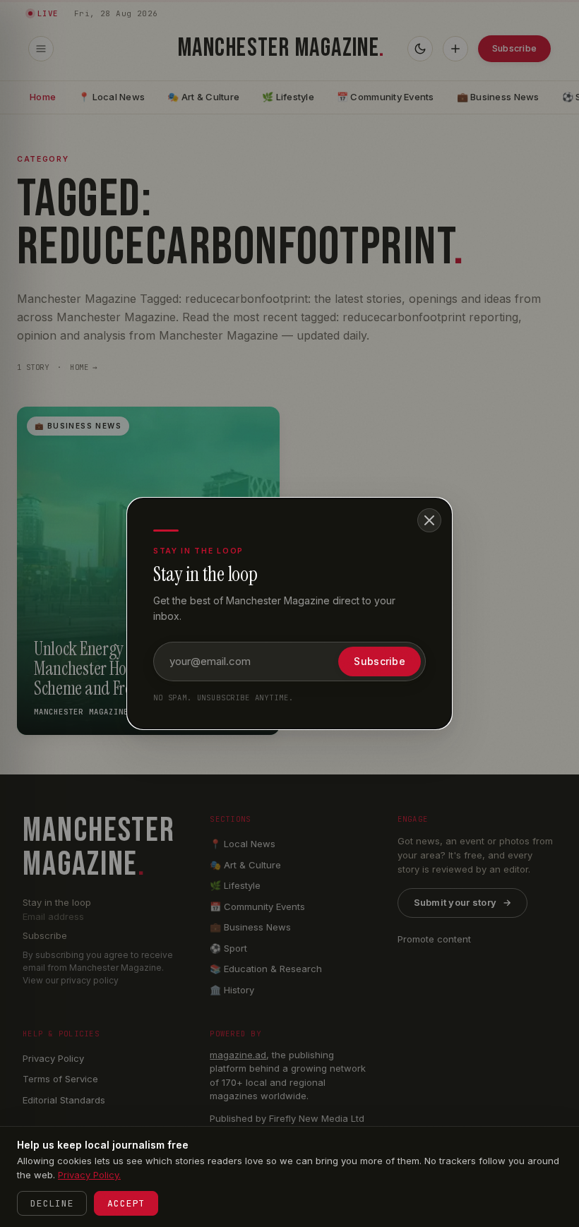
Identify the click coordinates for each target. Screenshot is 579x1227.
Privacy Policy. (89, 1174)
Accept (126, 1203)
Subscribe (379, 661)
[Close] (429, 520)
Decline (51, 1203)
